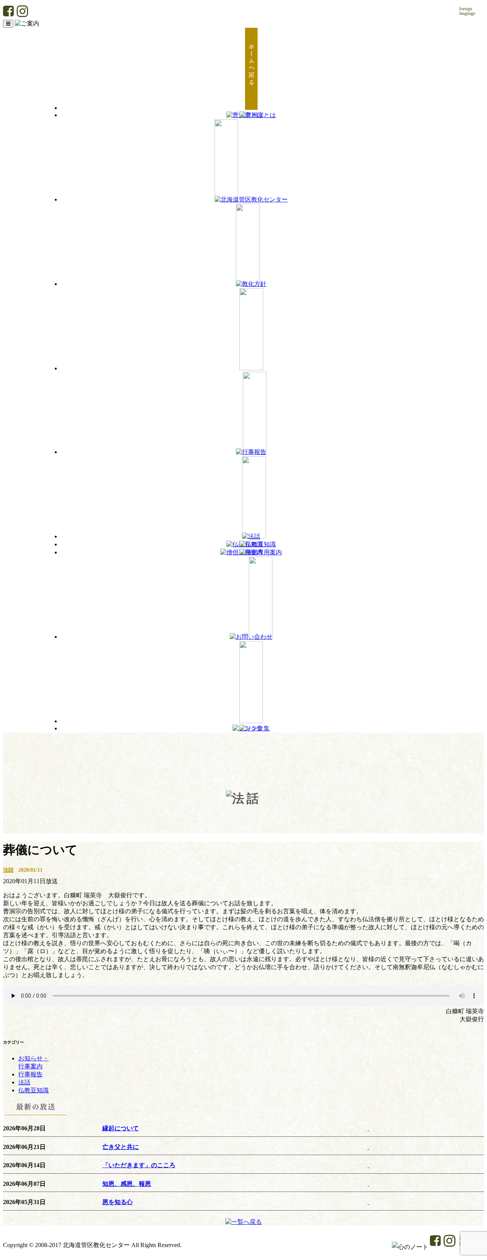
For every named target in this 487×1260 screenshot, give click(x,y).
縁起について (120, 1128)
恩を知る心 (117, 1202)
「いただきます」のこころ (138, 1165)
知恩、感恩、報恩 (126, 1184)
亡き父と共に (120, 1147)
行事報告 (30, 1074)
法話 (8, 870)
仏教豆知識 (33, 1090)
